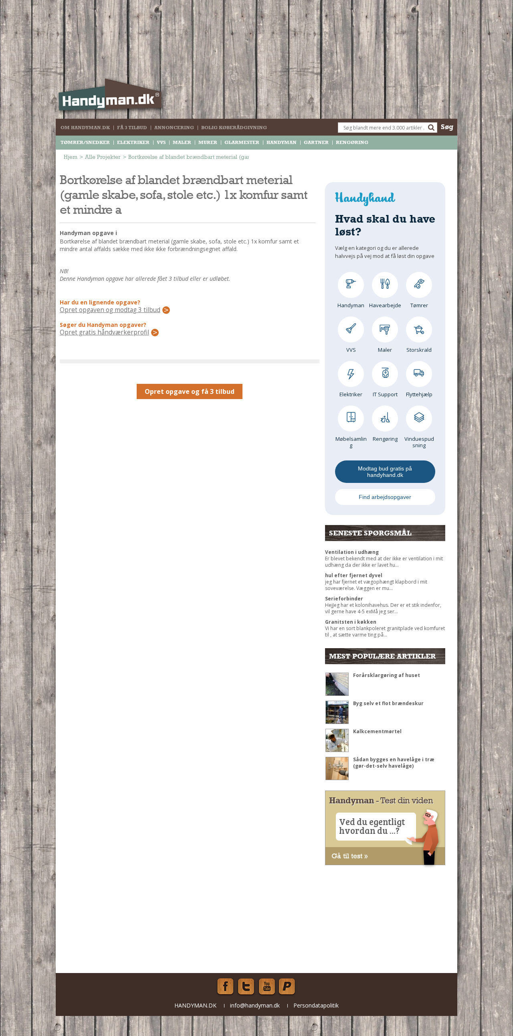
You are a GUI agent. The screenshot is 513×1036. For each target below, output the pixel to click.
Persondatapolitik (316, 1005)
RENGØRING (352, 142)
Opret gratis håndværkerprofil (104, 332)
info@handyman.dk (255, 1005)
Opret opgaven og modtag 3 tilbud (110, 310)
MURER (207, 142)
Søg (447, 126)
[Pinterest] (287, 986)
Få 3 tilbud (132, 127)
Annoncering (174, 127)
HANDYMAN (282, 142)
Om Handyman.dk (85, 127)
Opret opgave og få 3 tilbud (189, 391)
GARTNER (316, 142)
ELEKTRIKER (133, 142)
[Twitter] (246, 986)
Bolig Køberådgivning (234, 127)
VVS (161, 142)
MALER (182, 142)
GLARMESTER (241, 142)
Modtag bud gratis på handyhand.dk (385, 471)
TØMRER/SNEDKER (85, 142)
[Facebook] (225, 986)
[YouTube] (267, 986)
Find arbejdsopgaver (385, 497)
